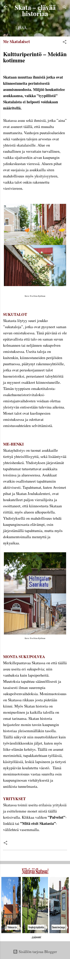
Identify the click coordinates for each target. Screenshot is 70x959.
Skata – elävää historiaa (35, 10)
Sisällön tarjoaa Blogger (37, 951)
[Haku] (64, 8)
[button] (64, 42)
